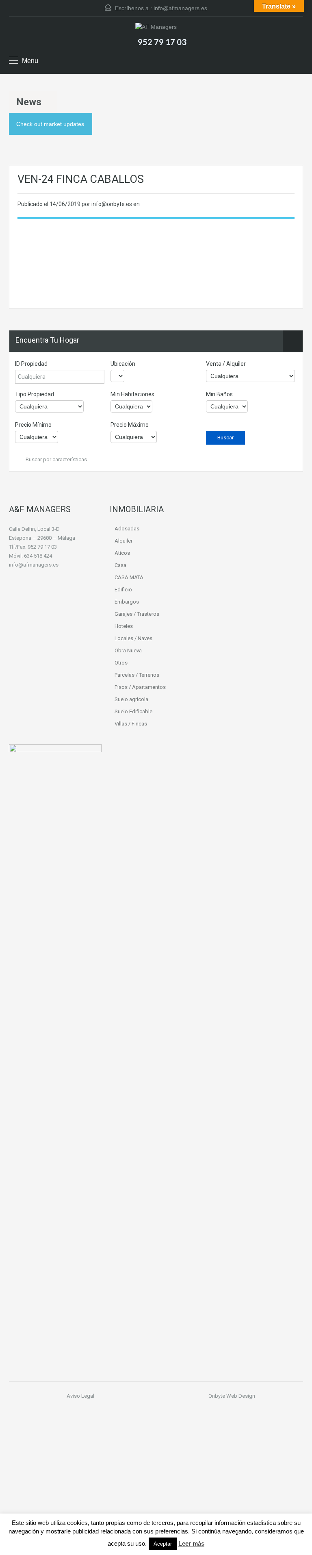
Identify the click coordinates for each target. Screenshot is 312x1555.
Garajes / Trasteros (137, 614)
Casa (120, 565)
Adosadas (127, 529)
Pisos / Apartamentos (140, 687)
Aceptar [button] (163, 1544)
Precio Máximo (129, 424)
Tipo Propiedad (34, 394)
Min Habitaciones (132, 394)
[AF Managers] (156, 28)
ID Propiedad (31, 364)
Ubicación (122, 364)
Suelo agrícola (131, 699)
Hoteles (124, 626)
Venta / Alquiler (226, 364)
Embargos (127, 602)
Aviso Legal (80, 1396)
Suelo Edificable (133, 711)
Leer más (191, 1543)
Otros (121, 663)
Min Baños (219, 394)
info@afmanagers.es (180, 8)
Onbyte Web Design (231, 1396)
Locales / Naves (133, 638)
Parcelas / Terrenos (137, 675)
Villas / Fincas (131, 724)
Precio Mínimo (33, 424)
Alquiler (123, 541)
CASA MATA (129, 577)
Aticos (122, 553)
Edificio (123, 589)
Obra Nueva (128, 650)
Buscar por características (55, 459)
